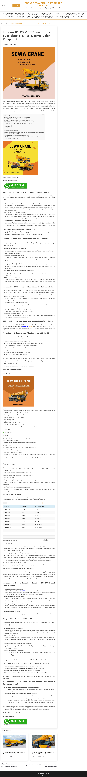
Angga (15, 44)
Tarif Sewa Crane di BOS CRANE (11, 130)
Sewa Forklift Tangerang (35, 14)
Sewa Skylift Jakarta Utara (24, 17)
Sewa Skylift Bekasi (78, 14)
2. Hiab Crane (9, 127)
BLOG (4, 13)
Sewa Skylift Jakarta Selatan (62, 16)
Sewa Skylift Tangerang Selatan (52, 17)
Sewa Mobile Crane (47, 14)
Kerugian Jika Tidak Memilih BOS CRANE (13, 133)
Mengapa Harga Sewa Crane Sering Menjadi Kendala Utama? (17, 117)
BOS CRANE (22, 590)
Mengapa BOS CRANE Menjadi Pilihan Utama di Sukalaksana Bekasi (18, 120)
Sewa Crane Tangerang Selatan (68, 13)
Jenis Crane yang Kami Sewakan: (11, 125)
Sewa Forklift (81, 13)
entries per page (11, 503)
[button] (32, 506)
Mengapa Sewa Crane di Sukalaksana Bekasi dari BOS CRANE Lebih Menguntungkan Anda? (24, 132)
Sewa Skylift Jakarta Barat (33, 16)
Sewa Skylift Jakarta (20, 16)
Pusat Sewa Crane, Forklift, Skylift (43, 4)
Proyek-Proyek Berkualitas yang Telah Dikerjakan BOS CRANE (18, 123)
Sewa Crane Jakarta (41, 13)
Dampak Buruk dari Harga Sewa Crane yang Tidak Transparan (18, 118)
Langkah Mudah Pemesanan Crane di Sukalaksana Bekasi (17, 135)
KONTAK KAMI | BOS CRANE (11, 138)
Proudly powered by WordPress (33, 775)
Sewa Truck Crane (66, 17)
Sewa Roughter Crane (59, 14)
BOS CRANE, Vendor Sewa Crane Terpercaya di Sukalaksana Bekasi (19, 121)
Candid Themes (57, 775)
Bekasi (27, 326)
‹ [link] (43, 540)
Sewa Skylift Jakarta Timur (77, 16)
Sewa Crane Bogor (30, 13)
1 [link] (45, 540)
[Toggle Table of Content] (42, 115)
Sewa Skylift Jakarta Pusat (47, 16)
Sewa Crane (10, 13)
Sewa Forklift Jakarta (22, 14)
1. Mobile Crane (9, 126)
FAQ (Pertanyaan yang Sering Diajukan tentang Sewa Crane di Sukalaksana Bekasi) (23, 136)
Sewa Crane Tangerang (53, 13)
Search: (40, 503)
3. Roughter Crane (10, 129)
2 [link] (47, 540)
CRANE (4, 28)
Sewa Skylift (69, 14)
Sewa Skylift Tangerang (38, 17)
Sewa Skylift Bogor (9, 16)
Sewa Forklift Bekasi (11, 14)
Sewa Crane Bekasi (19, 13)
